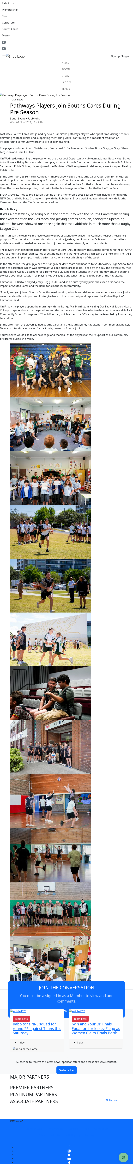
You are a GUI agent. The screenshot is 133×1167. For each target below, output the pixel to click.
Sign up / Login (120, 56)
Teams (66, 88)
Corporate (8, 22)
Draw (65, 76)
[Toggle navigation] (4, 56)
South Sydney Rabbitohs (25, 118)
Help (86, 1129)
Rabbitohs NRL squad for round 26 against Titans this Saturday (37, 1028)
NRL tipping (73, 1135)
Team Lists (21, 1019)
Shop (5, 16)
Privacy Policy (55, 1129)
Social (66, 69)
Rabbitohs (8, 3)
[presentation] (65, 1057)
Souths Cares (10, 29)
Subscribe (66, 1070)
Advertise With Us (49, 1135)
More (5, 35)
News (65, 63)
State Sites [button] (21, 1115)
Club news (17, 99)
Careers (73, 1129)
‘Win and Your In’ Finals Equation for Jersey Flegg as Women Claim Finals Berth (96, 1028)
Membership (10, 9)
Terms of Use (33, 1129)
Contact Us (101, 1129)
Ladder (67, 82)
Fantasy (89, 1135)
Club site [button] (19, 1108)
